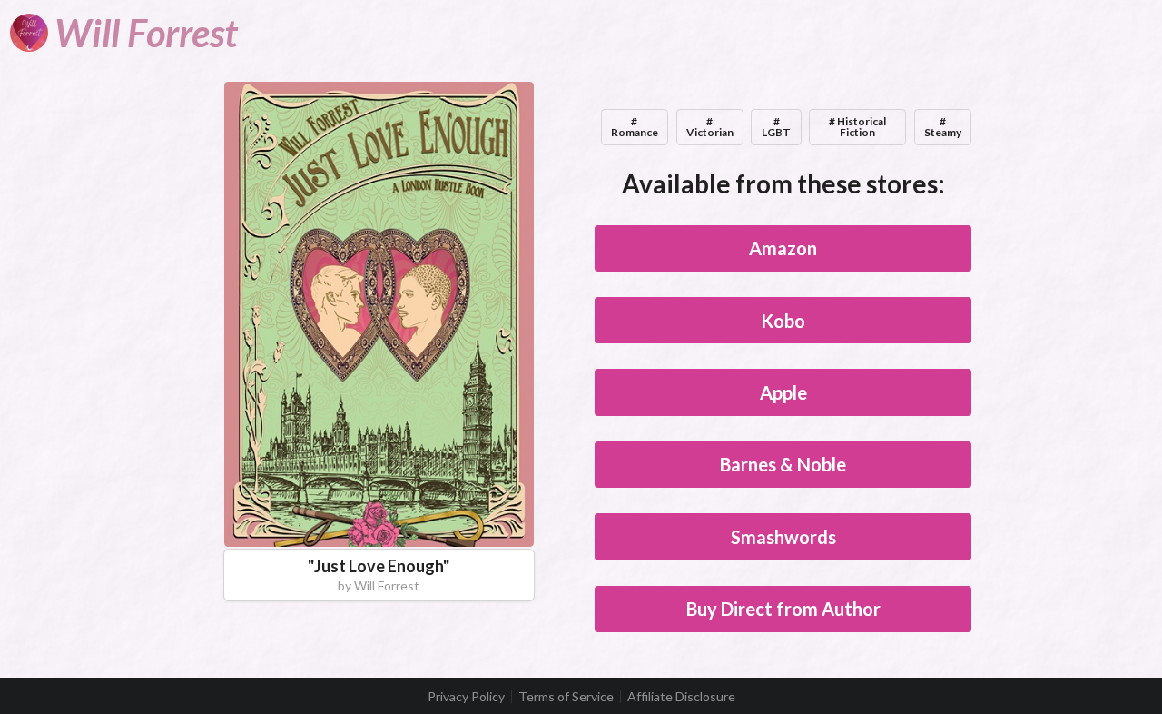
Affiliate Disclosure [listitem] (681, 696)
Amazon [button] (783, 248)
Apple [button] (783, 392)
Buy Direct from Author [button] (783, 609)
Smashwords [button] (783, 537)
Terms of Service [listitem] (566, 696)
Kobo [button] (783, 321)
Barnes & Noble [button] (783, 464)
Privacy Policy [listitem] (466, 696)
